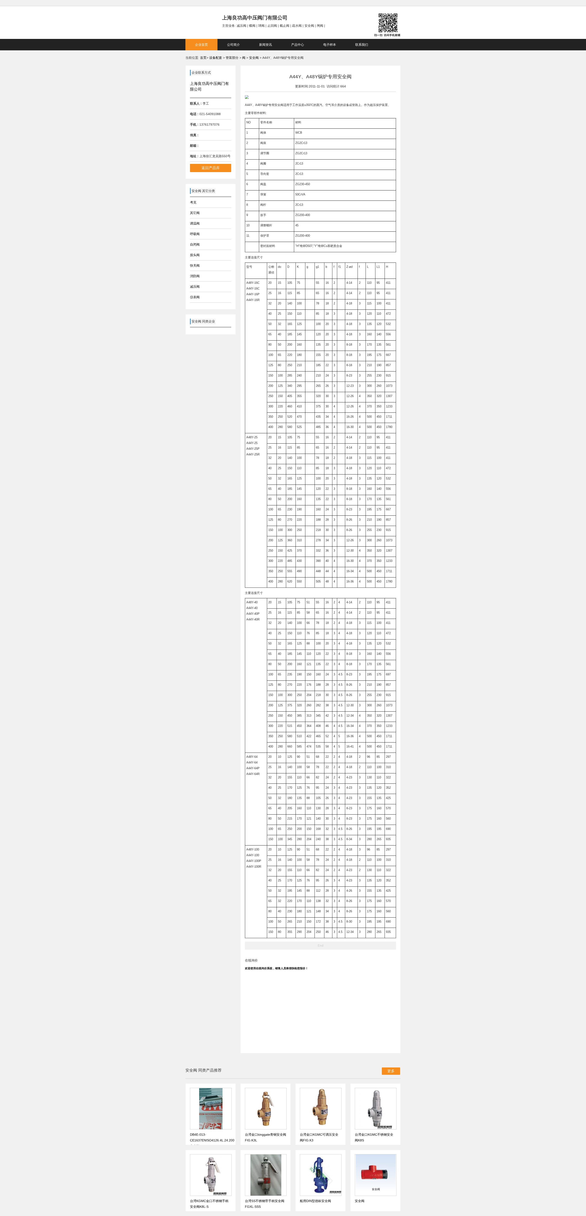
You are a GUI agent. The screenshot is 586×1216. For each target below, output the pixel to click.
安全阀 (254, 58)
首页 (203, 58)
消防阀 (195, 276)
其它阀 (195, 213)
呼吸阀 (195, 234)
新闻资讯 (265, 44)
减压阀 (195, 286)
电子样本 (329, 44)
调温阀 (195, 223)
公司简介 (233, 44)
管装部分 (232, 58)
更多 (391, 1071)
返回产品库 (210, 168)
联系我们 (361, 44)
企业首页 (201, 44)
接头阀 (195, 255)
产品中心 (297, 44)
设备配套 (215, 58)
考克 (193, 202)
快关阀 (195, 265)
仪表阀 (195, 297)
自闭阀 (195, 244)
